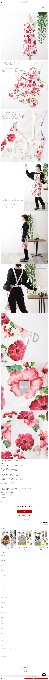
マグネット (3, 628)
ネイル (3, 607)
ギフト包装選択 (3, 497)
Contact (3, 643)
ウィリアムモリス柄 (4, 621)
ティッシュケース (4, 595)
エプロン (3, 577)
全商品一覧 (3, 555)
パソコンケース (4, 592)
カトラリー (3, 570)
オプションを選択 (36, 678)
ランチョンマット (4, 565)
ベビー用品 (3, 605)
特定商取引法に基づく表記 (6, 648)
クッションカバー (4, 626)
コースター (3, 575)
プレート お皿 (4, 572)
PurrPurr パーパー (4, 623)
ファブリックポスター (5, 597)
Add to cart (24, 511)
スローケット (4, 612)
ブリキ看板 (3, 602)
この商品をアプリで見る (24, 519)
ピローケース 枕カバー (5, 582)
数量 (1, 501)
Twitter (3, 654)
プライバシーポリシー (5, 645)
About (3, 640)
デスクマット (4, 590)
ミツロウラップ (4, 587)
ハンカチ (3, 585)
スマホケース (4, 600)
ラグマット (3, 580)
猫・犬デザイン (4, 560)
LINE (3, 659)
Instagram (4, 656)
